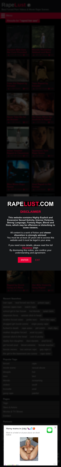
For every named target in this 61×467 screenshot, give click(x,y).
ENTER (24, 260)
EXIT (37, 260)
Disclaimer (27, 247)
